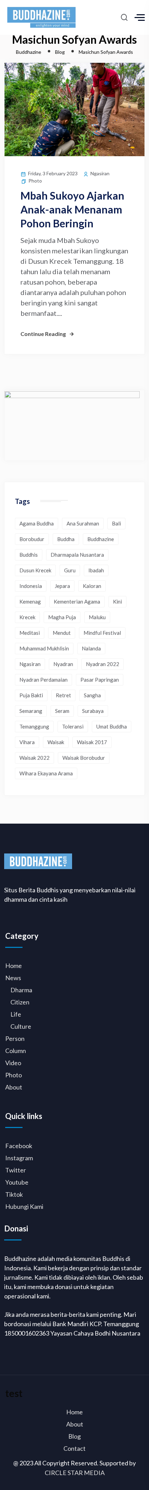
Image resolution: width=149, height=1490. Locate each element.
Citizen (19, 1002)
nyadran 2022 (102, 664)
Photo (35, 181)
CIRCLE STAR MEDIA (75, 1472)
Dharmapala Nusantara (77, 555)
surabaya (93, 711)
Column (15, 1050)
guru (70, 570)
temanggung (34, 726)
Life (15, 1014)
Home (13, 965)
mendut (62, 633)
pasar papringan (99, 679)
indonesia (30, 586)
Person (15, 1038)
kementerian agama (77, 601)
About (13, 1087)
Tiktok (14, 1194)
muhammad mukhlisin (44, 648)
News (13, 978)
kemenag (30, 601)
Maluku (97, 617)
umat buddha (111, 726)
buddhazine (100, 539)
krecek (27, 617)
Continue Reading (43, 333)
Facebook (18, 1146)
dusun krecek (35, 570)
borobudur (31, 539)
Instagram (19, 1158)
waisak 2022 (34, 758)
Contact (74, 1448)
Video (13, 1063)
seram (62, 711)
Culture (20, 1026)
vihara (27, 742)
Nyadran (63, 664)
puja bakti (31, 695)
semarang (30, 711)
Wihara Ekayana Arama (46, 773)
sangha (92, 695)
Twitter (15, 1170)
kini (117, 601)
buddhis (28, 555)
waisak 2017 (92, 742)
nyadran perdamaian (43, 679)
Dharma (21, 990)
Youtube (16, 1182)
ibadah (96, 570)
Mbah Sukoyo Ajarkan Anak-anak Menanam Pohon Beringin (72, 209)
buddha (65, 539)
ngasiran (30, 664)
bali (116, 523)
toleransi (73, 726)
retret (63, 695)
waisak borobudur (83, 758)
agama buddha (36, 523)
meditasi (29, 633)
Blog (74, 1436)
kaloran (92, 586)
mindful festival (102, 633)
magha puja (62, 617)
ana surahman (83, 523)
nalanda (91, 648)
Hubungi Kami (24, 1206)
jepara (62, 586)
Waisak (55, 742)
